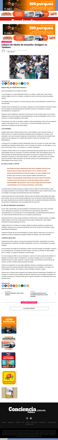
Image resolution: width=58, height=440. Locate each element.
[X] (5, 83)
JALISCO (4, 422)
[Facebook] (3, 83)
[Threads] (22, 83)
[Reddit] (8, 83)
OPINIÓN (18, 422)
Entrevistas (42, 422)
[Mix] (16, 83)
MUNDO (27, 422)
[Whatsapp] (19, 83)
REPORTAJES (34, 422)
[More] (27, 83)
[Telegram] (25, 83)
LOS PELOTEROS (52, 422)
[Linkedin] (11, 83)
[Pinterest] (14, 83)
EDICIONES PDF (30, 424)
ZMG (23, 422)
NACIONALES (11, 422)
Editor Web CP (11, 51)
